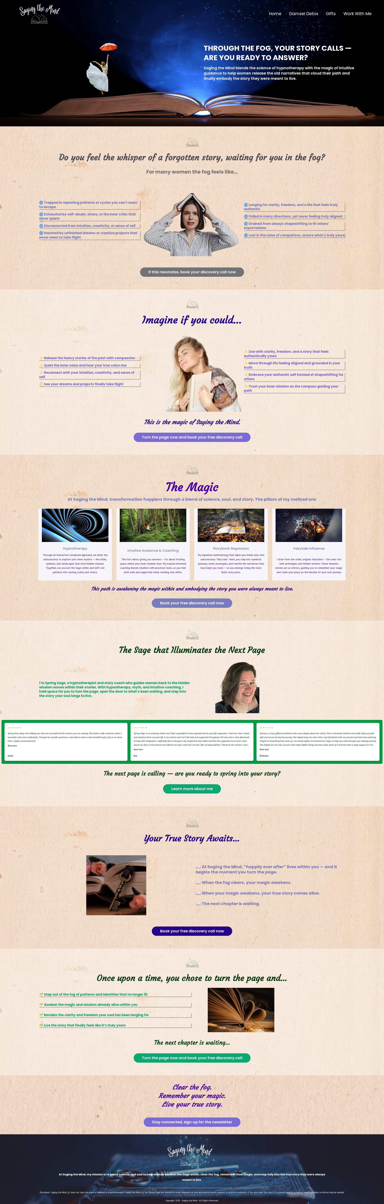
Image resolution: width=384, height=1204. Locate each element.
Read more (12, 745)
